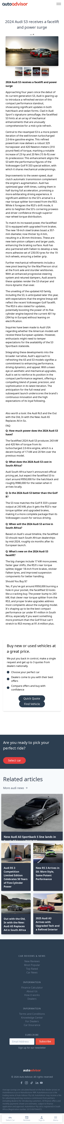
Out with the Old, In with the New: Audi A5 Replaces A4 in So (31, 417)
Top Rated (32, 968)
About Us (32, 991)
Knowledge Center (32, 1017)
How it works (32, 995)
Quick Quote (31, 698)
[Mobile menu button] (58, 4)
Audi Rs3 (37, 413)
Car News (32, 972)
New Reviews (32, 961)
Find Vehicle (32, 704)
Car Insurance (32, 1025)
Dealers (32, 998)
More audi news (13, 788)
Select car (14, 760)
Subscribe (45, 1041)
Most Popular (32, 965)
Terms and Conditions (32, 1014)
